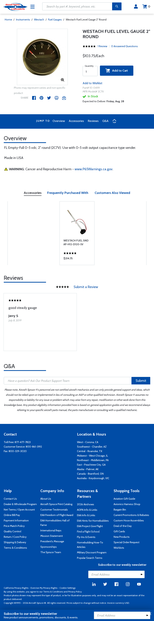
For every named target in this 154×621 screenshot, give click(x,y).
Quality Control (12, 531)
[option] (42, 57)
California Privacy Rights (16, 587)
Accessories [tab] (33, 193)
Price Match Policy (14, 526)
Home (8, 19)
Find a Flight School (88, 531)
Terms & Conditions (15, 547)
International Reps (50, 530)
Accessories (76, 121)
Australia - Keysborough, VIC (93, 478)
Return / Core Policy (15, 537)
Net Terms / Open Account (19, 509)
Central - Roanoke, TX (89, 451)
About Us (45, 498)
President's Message (52, 541)
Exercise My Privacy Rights (44, 587)
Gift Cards (119, 531)
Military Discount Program (91, 552)
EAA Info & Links (86, 515)
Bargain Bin (120, 509)
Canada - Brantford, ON (90, 473)
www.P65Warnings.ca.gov (93, 169)
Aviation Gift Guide (124, 498)
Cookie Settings (67, 587)
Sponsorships (48, 546)
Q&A (105, 121)
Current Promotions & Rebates (131, 515)
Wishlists (119, 547)
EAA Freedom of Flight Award (56, 515)
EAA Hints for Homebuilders (93, 520)
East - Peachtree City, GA (91, 464)
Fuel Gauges (55, 19)
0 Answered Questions (124, 46)
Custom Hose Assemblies (129, 520)
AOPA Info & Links (87, 509)
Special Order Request (126, 542)
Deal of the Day (123, 526)
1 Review (102, 46)
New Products (122, 537)
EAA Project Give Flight (90, 526)
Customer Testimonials (54, 509)
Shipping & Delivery (15, 542)
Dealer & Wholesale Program (20, 504)
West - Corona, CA (87, 442)
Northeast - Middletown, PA (93, 460)
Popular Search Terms (89, 558)
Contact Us (10, 498)
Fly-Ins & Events (86, 537)
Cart (149, 6)
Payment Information (16, 520)
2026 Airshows (85, 504)
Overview (59, 121)
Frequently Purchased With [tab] (67, 193)
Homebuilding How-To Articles (90, 545)
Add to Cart (119, 70)
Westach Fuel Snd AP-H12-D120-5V (75, 242)
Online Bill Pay (12, 515)
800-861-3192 (34, 446)
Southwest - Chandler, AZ (92, 446)
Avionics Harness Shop (127, 504)
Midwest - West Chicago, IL (92, 455)
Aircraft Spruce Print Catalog (56, 504)
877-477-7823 (23, 442)
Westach (39, 19)
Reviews (93, 121)
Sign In (136, 6)
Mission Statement (51, 536)
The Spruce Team (50, 552)
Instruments (23, 19)
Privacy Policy (75, 591)
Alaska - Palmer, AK (88, 469)
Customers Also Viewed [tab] (112, 193)
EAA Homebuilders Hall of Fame (54, 523)
